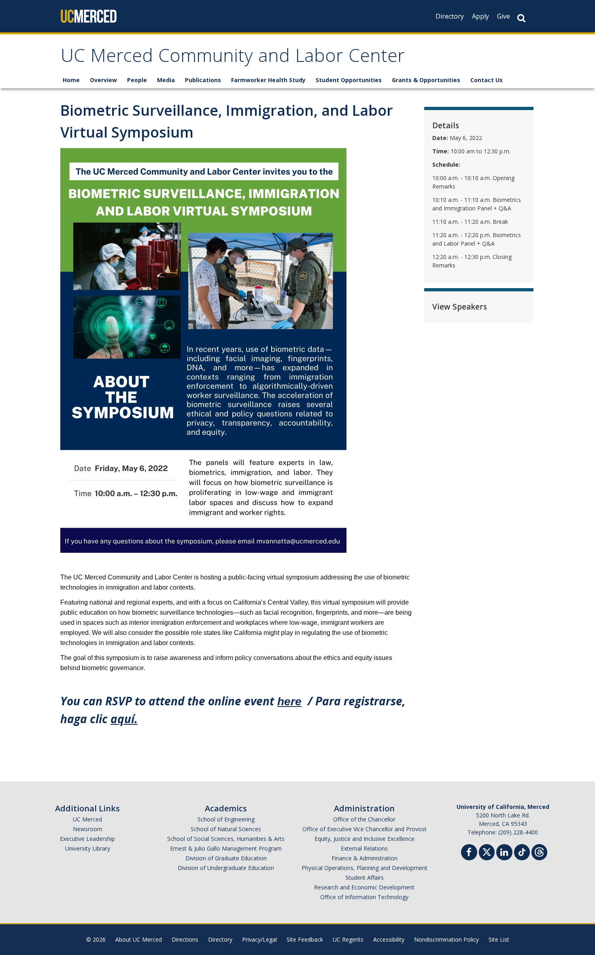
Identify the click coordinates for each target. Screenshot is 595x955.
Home (71, 80)
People (137, 80)
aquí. (124, 718)
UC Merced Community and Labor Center (233, 58)
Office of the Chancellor (364, 819)
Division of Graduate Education (226, 858)
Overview (103, 80)
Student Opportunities (349, 80)
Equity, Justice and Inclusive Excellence (364, 839)
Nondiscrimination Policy (446, 939)
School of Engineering (226, 819)
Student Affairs (364, 877)
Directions (185, 939)
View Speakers (459, 306)
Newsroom (87, 829)
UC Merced (87, 819)
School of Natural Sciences (226, 829)
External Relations (364, 848)
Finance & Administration (364, 858)
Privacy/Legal (259, 939)
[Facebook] (469, 853)
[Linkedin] (504, 853)
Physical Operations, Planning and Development (364, 868)
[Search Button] (521, 18)
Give (503, 16)
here (289, 701)
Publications (203, 80)
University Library (87, 848)
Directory (450, 16)
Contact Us (486, 80)
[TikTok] (522, 851)
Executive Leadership (87, 839)
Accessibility (388, 939)
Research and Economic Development (364, 887)
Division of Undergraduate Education (226, 868)
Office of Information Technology (364, 897)
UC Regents (348, 939)
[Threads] (539, 851)
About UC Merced (138, 939)
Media (166, 80)
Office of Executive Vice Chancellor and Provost (364, 829)
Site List (499, 939)
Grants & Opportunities (426, 80)
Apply (480, 16)
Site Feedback (305, 939)
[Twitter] (486, 851)
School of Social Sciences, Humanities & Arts (226, 839)
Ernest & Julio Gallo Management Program (226, 848)
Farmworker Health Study (268, 80)
